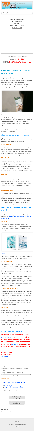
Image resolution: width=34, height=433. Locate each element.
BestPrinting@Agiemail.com (20, 62)
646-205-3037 (20, 59)
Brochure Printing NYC (12, 390)
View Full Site (17, 426)
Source (3, 114)
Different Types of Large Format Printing (17, 402)
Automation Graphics (7, 337)
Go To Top (17, 421)
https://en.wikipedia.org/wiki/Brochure (10, 366)
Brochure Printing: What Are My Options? (15, 384)
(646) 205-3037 (17, 28)
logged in (9, 412)
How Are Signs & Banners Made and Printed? (17, 397)
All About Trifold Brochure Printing (13, 387)
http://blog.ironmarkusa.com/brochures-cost (12, 372)
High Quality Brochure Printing (12, 386)
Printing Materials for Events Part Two (14, 382)
